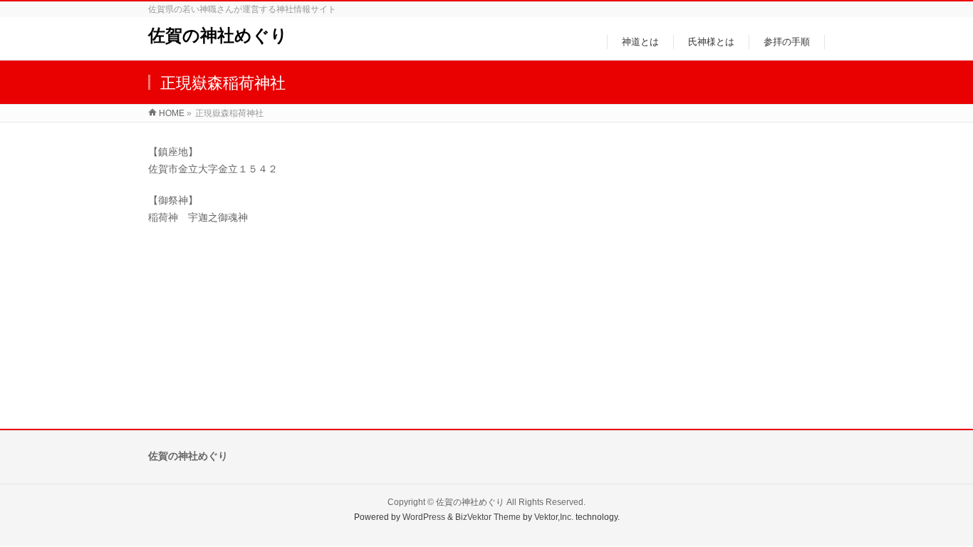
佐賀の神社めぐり (218, 35)
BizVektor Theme (488, 517)
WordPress (423, 517)
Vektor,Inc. (553, 517)
